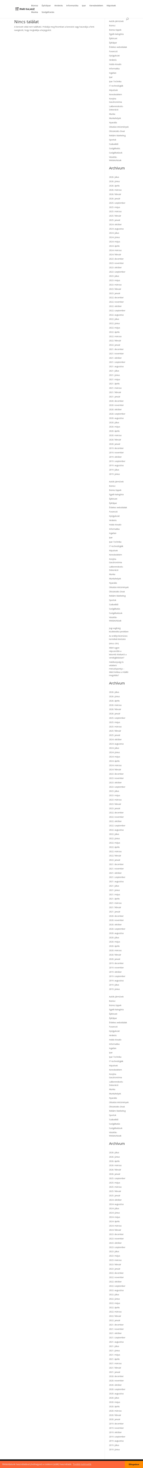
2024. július (114, 233)
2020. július (114, 422)
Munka (34, 12)
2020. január (114, 444)
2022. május (114, 327)
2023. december (116, 258)
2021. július (114, 370)
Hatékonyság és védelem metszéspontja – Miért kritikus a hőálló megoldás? (118, 669)
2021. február (115, 392)
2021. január (114, 396)
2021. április (114, 383)
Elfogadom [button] (134, 1464)
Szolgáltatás (48, 12)
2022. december (116, 297)
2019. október (115, 457)
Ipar (84, 6)
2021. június (114, 375)
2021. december (116, 349)
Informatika (72, 6)
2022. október (115, 306)
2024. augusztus (116, 228)
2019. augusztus (116, 465)
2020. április (114, 431)
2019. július (114, 469)
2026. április (114, 185)
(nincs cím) (114, 643)
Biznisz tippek (115, 30)
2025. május (114, 207)
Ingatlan (112, 73)
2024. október (115, 224)
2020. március (115, 435)
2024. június (114, 237)
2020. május (114, 426)
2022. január (114, 345)
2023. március (115, 284)
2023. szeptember (117, 271)
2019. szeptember (117, 461)
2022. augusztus (116, 315)
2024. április (114, 246)
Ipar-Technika (115, 81)
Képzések (111, 6)
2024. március (115, 250)
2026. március (115, 190)
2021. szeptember (117, 362)
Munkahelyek (115, 118)
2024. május (114, 241)
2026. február (115, 194)
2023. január (114, 293)
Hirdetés (58, 6)
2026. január (114, 198)
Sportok (112, 139)
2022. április (114, 332)
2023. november (116, 263)
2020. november (116, 405)
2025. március (115, 211)
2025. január (114, 220)
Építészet (113, 38)
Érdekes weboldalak (118, 47)
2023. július (114, 276)
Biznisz (34, 6)
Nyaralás (113, 122)
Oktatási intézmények (119, 127)
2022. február (115, 340)
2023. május (114, 280)
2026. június (114, 181)
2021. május (114, 379)
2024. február (115, 254)
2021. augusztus (116, 366)
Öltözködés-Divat (117, 131)
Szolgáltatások (115, 152)
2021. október (115, 358)
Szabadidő (113, 144)
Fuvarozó (113, 51)
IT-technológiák (116, 85)
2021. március (115, 388)
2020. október (115, 409)
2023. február (115, 289)
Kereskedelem (96, 6)
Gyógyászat (114, 55)
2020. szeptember (117, 413)
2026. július (114, 177)
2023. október (115, 267)
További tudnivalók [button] (82, 1464)
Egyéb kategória (116, 34)
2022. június (114, 323)
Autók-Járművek (116, 21)
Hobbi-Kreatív (115, 64)
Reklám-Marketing (117, 135)
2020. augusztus (116, 418)
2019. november (116, 452)
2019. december (116, 448)
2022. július (114, 319)
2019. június (114, 474)
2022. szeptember (117, 310)
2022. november (116, 302)
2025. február (115, 215)
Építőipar (46, 6)
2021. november (116, 353)
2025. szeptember (117, 203)
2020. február (115, 439)
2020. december (116, 401)
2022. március (115, 336)
